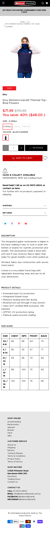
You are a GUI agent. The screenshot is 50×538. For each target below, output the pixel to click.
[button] (25, 205)
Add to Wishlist (45, 158)
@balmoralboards (26, 497)
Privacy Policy (14, 459)
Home (22, 22)
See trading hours (33, 178)
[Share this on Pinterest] (19, 223)
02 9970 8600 (20, 491)
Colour (15, 132)
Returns (11, 450)
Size (10, 121)
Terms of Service (15, 462)
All (28, 22)
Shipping (11, 448)
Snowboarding (14, 422)
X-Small (7, 127)
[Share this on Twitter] (5, 223)
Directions (12, 476)
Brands (11, 430)
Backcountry (13, 424)
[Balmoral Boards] (25, 3)
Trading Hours (14, 479)
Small (17, 127)
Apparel (11, 427)
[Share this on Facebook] (12, 223)
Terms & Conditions (16, 456)
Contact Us (13, 482)
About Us (12, 445)
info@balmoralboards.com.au (27, 494)
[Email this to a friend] (25, 223)
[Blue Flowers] (6, 138)
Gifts (10, 436)
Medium (26, 127)
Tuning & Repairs (15, 453)
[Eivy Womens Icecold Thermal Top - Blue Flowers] (25, 56)
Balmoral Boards (22, 513)
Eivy (5, 95)
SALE (10, 433)
